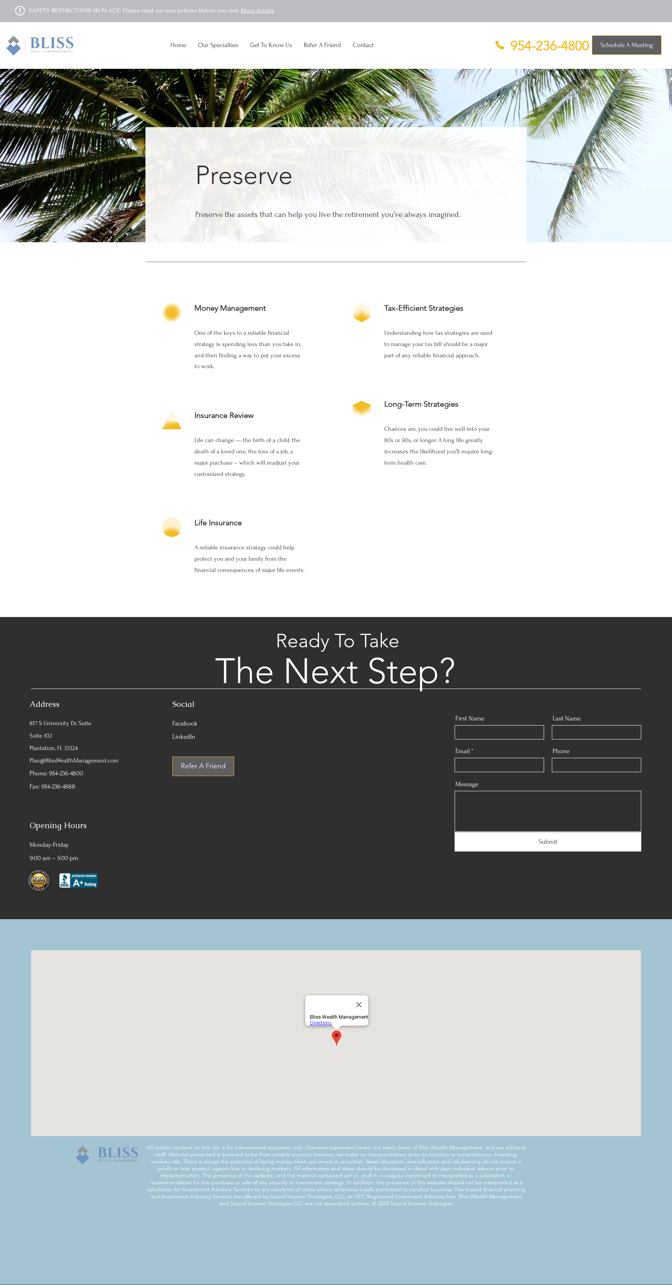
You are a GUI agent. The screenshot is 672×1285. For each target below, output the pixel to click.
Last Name (567, 718)
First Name (469, 718)
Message (466, 784)
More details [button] (257, 10)
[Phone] (500, 45)
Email (462, 751)
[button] (218, 45)
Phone (561, 751)
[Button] (40, 45)
